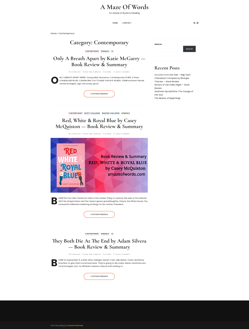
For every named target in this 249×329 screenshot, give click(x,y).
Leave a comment (123, 72)
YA (112, 51)
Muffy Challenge (92, 113)
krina (109, 72)
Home (115, 23)
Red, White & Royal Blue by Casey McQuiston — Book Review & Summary (99, 123)
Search (158, 44)
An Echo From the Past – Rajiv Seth (172, 74)
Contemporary (92, 51)
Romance (105, 51)
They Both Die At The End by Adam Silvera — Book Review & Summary (99, 244)
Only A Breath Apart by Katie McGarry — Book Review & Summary (99, 61)
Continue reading (99, 93)
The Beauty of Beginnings (167, 98)
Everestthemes (75, 325)
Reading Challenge (111, 113)
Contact (127, 23)
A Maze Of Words (124, 7)
